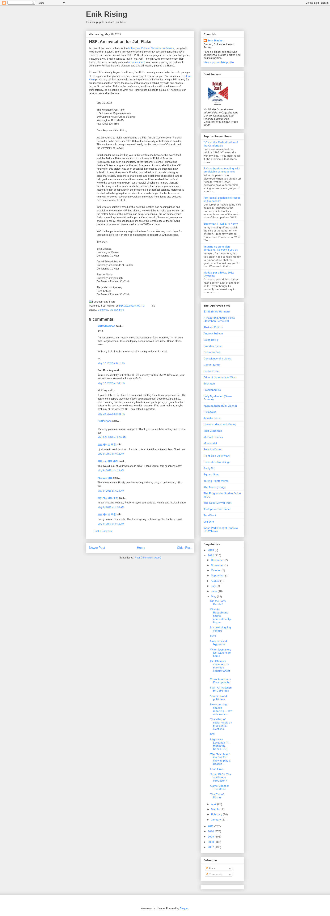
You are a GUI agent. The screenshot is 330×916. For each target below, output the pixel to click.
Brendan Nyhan (213, 346)
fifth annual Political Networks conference (151, 48)
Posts (212, 868)
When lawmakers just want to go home (220, 653)
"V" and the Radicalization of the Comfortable (221, 144)
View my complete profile (219, 62)
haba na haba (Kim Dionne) (220, 405)
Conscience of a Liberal (218, 358)
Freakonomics (212, 389)
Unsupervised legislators (218, 642)
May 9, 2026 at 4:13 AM (111, 453)
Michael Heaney (213, 437)
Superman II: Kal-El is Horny (221, 223)
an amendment (136, 62)
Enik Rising (106, 14)
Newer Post (97, 547)
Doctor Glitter (212, 371)
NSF (213, 734)
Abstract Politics (213, 327)
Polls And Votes (213, 449)
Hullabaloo (210, 411)
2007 (211, 847)
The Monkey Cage (215, 487)
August (215, 580)
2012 (211, 555)
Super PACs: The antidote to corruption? (220, 777)
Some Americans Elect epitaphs (220, 681)
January (216, 819)
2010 (211, 831)
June (214, 591)
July (214, 585)
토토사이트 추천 (107, 444)
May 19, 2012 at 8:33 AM (111, 413)
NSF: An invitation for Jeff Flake (120, 41)
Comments (215, 874)
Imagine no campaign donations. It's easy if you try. (221, 248)
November (217, 565)
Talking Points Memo (216, 480)
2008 (211, 841)
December (217, 560)
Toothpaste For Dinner (217, 509)
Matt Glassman (106, 325)
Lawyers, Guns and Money (220, 424)
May (214, 596)
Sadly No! (209, 468)
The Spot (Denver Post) (218, 502)
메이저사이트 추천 (108, 497)
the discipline (117, 309)
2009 (211, 836)
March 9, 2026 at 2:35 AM (112, 437)
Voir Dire (209, 521)
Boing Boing (211, 339)
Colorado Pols (212, 352)
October (216, 570)
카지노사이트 (105, 477)
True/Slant (210, 515)
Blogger (184, 908)
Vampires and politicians (218, 697)
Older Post (184, 547)
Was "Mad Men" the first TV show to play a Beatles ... (220, 759)
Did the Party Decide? (218, 602)
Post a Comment (103, 531)
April (214, 804)
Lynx (213, 635)
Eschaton (209, 383)
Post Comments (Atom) (148, 557)
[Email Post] (152, 305)
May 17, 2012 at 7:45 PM (111, 383)
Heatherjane (105, 420)
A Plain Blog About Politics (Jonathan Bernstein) (219, 319)
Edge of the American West (220, 377)
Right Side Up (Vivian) (217, 455)
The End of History (217, 796)
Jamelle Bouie (212, 418)
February (217, 814)
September (218, 575)
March (215, 809)
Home (141, 547)
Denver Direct (212, 364)
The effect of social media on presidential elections (221, 724)
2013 (211, 550)
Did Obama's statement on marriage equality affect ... (220, 667)
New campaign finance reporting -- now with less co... (221, 709)
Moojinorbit (210, 443)
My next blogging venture (220, 629)
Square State (211, 474)
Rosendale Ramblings (217, 462)
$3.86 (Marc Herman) (217, 311)
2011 (211, 826)
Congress (103, 309)
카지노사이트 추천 (108, 461)
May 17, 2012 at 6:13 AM (111, 363)
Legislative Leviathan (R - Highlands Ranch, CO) (220, 744)
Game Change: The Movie (219, 787)
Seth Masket (215, 40)
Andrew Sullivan (213, 333)
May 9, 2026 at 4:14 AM (111, 490)
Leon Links (216, 768)
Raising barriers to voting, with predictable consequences (222, 170)
